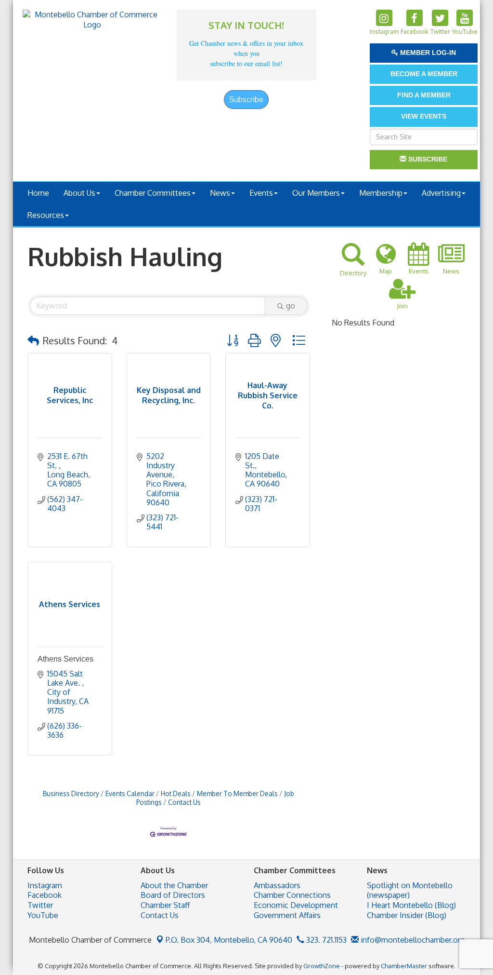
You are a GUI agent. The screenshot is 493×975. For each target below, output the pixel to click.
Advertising (441, 193)
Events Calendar (130, 793)
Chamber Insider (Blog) (406, 915)
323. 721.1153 (325, 940)
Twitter (40, 905)
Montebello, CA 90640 (229, 940)
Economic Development (296, 905)
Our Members (316, 193)
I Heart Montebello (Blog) (411, 905)
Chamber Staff (165, 905)
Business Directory (71, 793)
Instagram (44, 885)
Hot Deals (176, 793)
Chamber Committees (153, 193)
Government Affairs (287, 915)
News (220, 193)
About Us (79, 193)
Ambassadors (277, 885)
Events (261, 193)
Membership (380, 193)
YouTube (42, 915)
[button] (33, 340)
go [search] (290, 306)
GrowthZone (321, 966)
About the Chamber (174, 885)
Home (38, 193)
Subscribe (246, 99)
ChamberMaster (404, 966)
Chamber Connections (292, 895)
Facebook (44, 895)
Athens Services (65, 659)
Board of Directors (173, 895)
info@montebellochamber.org (412, 940)
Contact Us (184, 802)
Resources (45, 215)
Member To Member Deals (237, 793)
